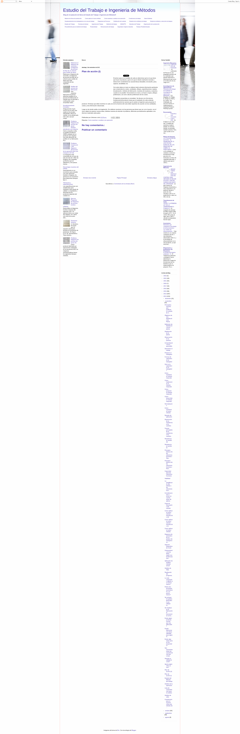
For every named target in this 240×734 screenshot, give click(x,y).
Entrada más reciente (89, 178)
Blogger (134, 730)
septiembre (168, 713)
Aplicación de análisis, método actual (169, 563)
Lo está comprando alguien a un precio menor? (169, 581)
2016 (165, 288)
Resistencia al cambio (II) (168, 440)
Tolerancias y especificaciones (68, 183)
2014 (165, 293)
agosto (167, 717)
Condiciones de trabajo (135, 18)
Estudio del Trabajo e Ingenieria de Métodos (109, 10)
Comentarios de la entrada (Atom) (124, 183)
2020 (165, 283)
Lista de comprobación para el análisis (168, 690)
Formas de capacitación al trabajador (168, 359)
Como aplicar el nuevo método (93, 18)
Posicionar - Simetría (74, 221)
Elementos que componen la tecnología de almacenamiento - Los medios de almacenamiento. (169, 228)
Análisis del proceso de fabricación (74, 88)
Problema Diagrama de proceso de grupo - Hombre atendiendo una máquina (71, 125)
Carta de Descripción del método (168, 506)
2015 (165, 291)
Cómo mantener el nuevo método (168, 410)
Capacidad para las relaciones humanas (168, 473)
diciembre (168, 298)
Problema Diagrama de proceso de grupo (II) (75, 240)
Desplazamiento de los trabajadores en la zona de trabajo (79, 21)
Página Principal (121, 178)
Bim (118, 730)
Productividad (93, 27)
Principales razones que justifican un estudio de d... (168, 309)
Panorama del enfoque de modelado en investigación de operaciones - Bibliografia (169, 92)
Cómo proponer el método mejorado (168, 391)
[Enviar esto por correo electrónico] (112, 118)
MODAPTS (123, 24)
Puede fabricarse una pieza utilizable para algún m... (168, 632)
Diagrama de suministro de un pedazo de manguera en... (168, 538)
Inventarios (167, 223)
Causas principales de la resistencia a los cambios (168, 432)
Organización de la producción (151, 24)
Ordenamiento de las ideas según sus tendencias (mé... (169, 554)
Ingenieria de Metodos (167, 166)
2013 (165, 296)
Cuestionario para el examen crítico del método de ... (168, 703)
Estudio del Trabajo (70, 24)
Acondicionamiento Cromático (68, 106)
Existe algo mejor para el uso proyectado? (169, 642)
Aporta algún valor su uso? (168, 665)
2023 (165, 276)
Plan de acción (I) (168, 674)
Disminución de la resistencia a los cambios (168, 422)
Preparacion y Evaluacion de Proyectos (167, 249)
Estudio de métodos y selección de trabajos (161, 21)
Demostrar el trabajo (168, 349)
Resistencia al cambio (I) (168, 446)
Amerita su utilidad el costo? (168, 660)
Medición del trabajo (111, 24)
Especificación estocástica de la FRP (173, 117)
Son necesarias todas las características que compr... (169, 652)
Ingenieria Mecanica (169, 63)
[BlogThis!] (114, 118)
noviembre (168, 301)
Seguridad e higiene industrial (125, 27)
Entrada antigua (152, 178)
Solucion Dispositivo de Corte (168, 546)
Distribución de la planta (120, 21)
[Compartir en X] (115, 118)
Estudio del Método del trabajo (168, 679)
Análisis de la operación (168, 684)
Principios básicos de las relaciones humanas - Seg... (168, 454)
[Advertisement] (119, 44)
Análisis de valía (168, 696)
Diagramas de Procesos (104, 21)
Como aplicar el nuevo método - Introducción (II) (169, 514)
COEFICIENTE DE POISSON (173, 66)
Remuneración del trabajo (107, 27)
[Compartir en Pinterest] (119, 118)
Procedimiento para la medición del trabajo (76, 27)
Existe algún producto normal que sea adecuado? (168, 622)
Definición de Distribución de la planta (168, 326)
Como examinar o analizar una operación (114, 18)
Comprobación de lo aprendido (169, 344)
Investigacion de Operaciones (168, 86)
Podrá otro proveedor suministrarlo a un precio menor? (169, 590)
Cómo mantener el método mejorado (168, 375)
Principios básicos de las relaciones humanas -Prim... (168, 464)
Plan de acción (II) (168, 670)
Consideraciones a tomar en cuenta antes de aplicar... (168, 497)
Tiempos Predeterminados (143, 27)
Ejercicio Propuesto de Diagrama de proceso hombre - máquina (71, 202)
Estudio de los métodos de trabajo (138, 21)
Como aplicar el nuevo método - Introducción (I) (169, 523)
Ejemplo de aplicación (168, 416)
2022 (165, 278)
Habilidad (167, 478)
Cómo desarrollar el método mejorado (168, 399)
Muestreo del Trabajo (134, 24)
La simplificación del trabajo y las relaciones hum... (168, 485)
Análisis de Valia (168, 568)
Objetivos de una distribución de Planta (168, 318)
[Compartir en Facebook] (117, 118)
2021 (165, 281)
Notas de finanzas (169, 136)
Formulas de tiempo (83, 24)
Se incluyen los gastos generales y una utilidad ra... (168, 601)
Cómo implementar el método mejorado (168, 383)
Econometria (167, 112)
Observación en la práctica (168, 338)
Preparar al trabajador (168, 353)
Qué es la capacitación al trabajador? (168, 367)
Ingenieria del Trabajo (97, 24)
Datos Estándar (148, 18)
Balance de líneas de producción (73, 18)
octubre (167, 710)
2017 (165, 286)
